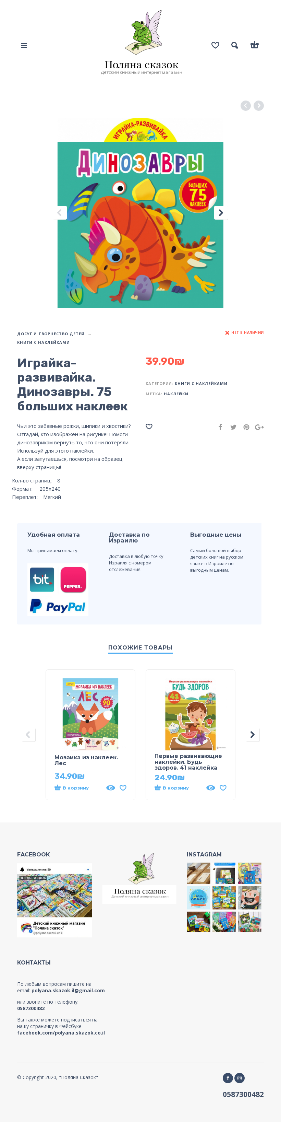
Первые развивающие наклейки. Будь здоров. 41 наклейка (188, 762)
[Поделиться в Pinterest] (244, 427)
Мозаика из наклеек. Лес (86, 760)
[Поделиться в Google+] (257, 427)
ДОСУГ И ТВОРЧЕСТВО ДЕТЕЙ (51, 333)
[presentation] (60, 213)
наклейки (176, 393)
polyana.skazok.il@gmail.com (68, 990)
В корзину (76, 788)
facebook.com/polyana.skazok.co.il (61, 1032)
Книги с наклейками (43, 342)
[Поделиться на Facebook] (218, 427)
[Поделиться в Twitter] (231, 427)
